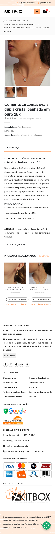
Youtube (22, 364)
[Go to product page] (15, 273)
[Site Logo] (13, 11)
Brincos (10, 287)
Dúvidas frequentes (12, 396)
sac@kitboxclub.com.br (27, 3)
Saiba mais (9, 355)
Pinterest (16, 364)
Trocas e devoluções (39, 378)
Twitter (11, 364)
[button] (37, 11)
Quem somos (9, 378)
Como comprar (10, 387)
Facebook (5, 364)
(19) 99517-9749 (45, 3)
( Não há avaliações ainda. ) (29, 118)
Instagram (27, 364)
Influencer (38, 135)
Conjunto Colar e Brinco (23, 135)
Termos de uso (10, 382)
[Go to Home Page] (4, 21)
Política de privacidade (14, 392)
